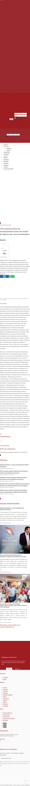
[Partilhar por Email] (10, 276)
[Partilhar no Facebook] (1, 276)
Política (5, 157)
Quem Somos (6, 715)
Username (11, 113)
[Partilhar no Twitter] (4, 276)
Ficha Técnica (6, 716)
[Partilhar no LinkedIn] (7, 276)
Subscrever (2, 739)
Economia (6, 159)
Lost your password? (19, 120)
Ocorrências (7, 152)
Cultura (6, 156)
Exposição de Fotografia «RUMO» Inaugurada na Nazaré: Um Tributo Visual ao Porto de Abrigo (13, 605)
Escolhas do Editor (8, 169)
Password (11, 115)
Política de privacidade (9, 718)
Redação (5, 250)
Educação (6, 161)
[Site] (4, 253)
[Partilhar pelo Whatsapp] (13, 276)
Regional (6, 163)
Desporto (6, 165)
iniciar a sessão (8, 452)
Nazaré (8, 150)
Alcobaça (9, 148)
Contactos (5, 720)
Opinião (6, 167)
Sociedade (6, 154)
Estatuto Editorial (7, 713)
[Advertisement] (15, 204)
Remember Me (19, 118)
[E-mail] (5, 253)
